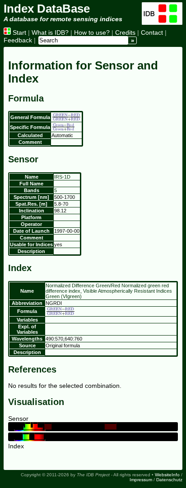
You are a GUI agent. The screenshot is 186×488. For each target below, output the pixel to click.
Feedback (18, 40)
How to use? (92, 32)
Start (18, 32)
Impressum (141, 479)
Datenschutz (169, 479)
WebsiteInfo (167, 474)
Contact (152, 32)
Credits (125, 32)
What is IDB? (50, 32)
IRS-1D (62, 177)
